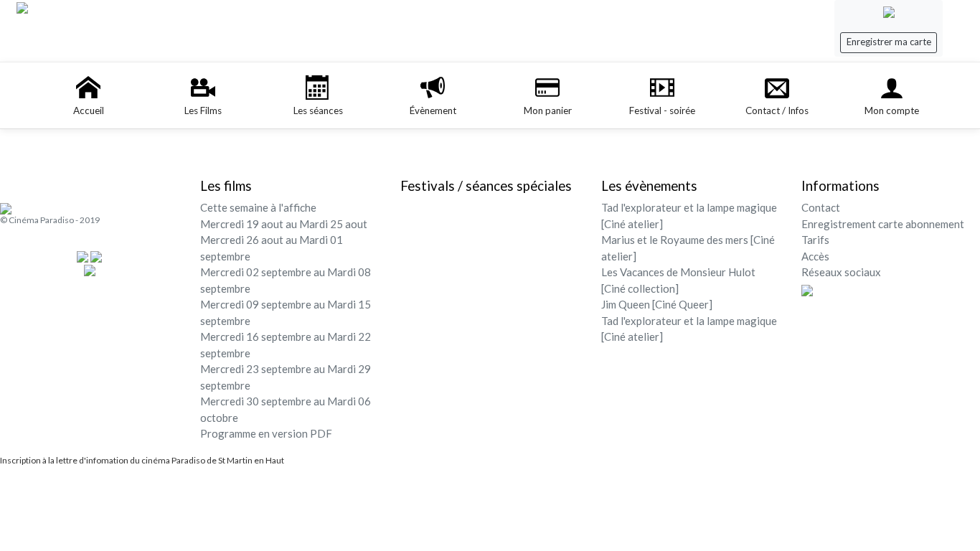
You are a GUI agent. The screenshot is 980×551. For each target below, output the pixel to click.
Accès (815, 256)
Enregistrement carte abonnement (882, 223)
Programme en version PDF (266, 433)
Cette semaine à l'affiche (258, 207)
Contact (820, 207)
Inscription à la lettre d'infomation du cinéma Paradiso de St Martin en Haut (142, 460)
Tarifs (815, 239)
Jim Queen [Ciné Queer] (656, 304)
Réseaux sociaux (841, 271)
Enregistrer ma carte (889, 41)
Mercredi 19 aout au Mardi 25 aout (283, 223)
